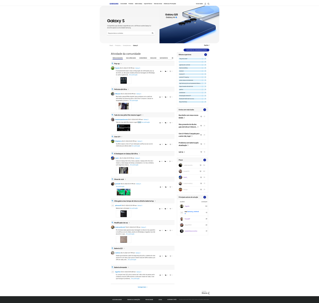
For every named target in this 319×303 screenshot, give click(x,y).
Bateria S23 (118, 248)
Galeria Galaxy (138, 3)
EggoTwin (118, 272)
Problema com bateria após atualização (189, 144)
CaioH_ (117, 158)
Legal (160, 299)
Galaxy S (137, 68)
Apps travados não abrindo (186, 86)
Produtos (131, 3)
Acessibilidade (117, 299)
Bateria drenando (120, 267)
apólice (181, 89)
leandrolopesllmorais (121, 119)
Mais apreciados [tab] (131, 58)
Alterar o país (172, 299)
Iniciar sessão (199, 3)
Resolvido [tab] (153, 58)
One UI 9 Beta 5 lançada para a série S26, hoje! (189, 135)
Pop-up (117, 64)
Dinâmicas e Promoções (170, 3)
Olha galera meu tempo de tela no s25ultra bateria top (134, 201)
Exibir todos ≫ (192, 109)
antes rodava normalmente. (186, 80)
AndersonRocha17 (120, 227)
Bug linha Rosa (183, 102)
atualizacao (182, 92)
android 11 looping (184, 77)
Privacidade (149, 299)
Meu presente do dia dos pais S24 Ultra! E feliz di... (188, 125)
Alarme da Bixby (183, 68)
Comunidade (123, 3)
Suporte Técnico (148, 3)
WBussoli (118, 94)
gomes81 (117, 184)
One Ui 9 (117, 137)
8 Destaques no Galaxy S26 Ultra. (126, 154)
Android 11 (182, 74)
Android (181, 71)
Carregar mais (142, 287)
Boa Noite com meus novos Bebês (188, 116)
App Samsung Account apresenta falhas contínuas (190, 83)
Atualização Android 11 (185, 95)
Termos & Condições (133, 299)
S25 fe (181, 152)
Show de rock (119, 179)
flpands (117, 68)
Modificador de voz (121, 223)
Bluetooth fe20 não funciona (186, 98)
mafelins (117, 253)
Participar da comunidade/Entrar (196, 50)
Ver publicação (133, 75)
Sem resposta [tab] (164, 58)
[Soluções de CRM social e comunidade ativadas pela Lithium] (205, 292)
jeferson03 (118, 205)
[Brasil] (114, 3)
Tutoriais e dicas (158, 3)
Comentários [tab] (143, 58)
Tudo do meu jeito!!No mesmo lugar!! (127, 115)
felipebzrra (118, 141)
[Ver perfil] (112, 68)
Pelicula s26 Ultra (120, 89)
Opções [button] (206, 45)
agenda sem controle (184, 65)
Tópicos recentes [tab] (118, 58)
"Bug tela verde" (183, 58)
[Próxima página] (205, 54)
